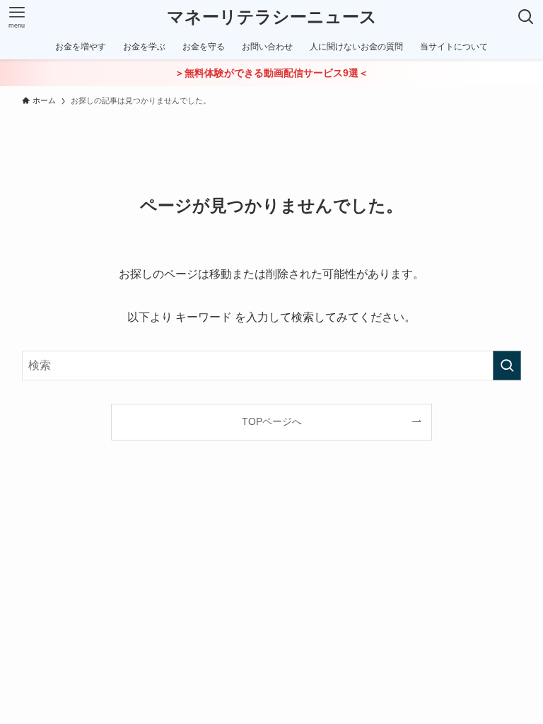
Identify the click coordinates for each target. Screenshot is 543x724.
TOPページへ (272, 421)
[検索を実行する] (507, 365)
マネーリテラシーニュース (272, 16)
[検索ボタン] (526, 17)
